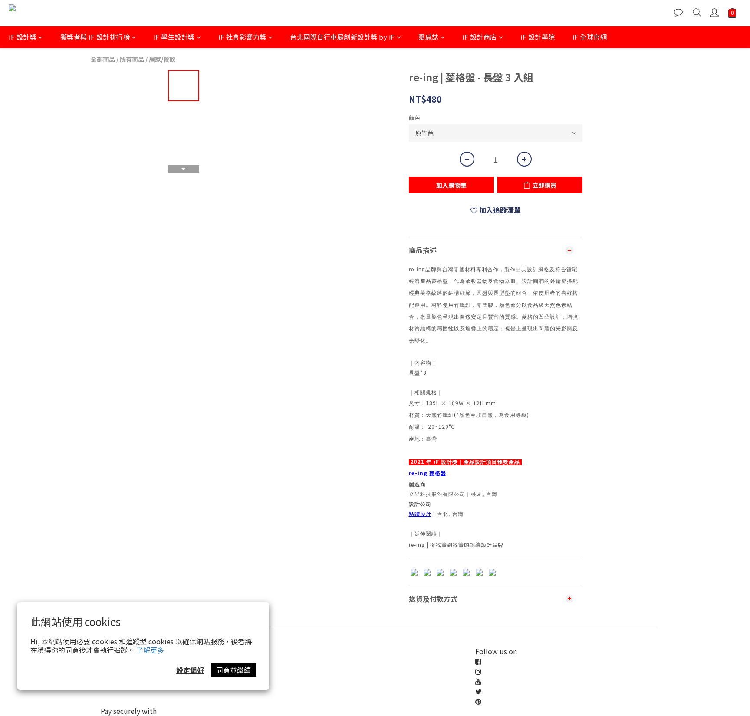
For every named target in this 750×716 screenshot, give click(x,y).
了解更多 (150, 650)
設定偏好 (190, 670)
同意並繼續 (233, 670)
